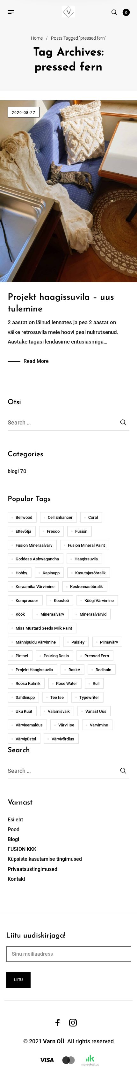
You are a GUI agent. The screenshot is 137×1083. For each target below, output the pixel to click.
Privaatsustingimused (32, 869)
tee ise (57, 697)
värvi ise (66, 725)
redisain (103, 669)
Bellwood (24, 517)
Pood (13, 829)
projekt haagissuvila (34, 669)
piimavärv (109, 642)
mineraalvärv (52, 614)
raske (74, 669)
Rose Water (66, 683)
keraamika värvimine (35, 586)
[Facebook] (57, 1022)
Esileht (15, 820)
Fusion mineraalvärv (34, 545)
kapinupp (51, 573)
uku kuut (24, 711)
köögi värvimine (99, 600)
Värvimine (99, 725)
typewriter (89, 697)
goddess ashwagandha (37, 559)
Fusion (81, 531)
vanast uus (95, 711)
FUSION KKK (22, 849)
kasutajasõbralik (90, 573)
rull (96, 683)
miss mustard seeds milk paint (44, 628)
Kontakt (16, 879)
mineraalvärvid (93, 614)
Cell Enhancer (60, 517)
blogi (13, 471)
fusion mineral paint (86, 545)
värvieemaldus (29, 725)
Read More (36, 361)
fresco (53, 531)
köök (20, 614)
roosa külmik (28, 683)
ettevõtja (23, 531)
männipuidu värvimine (36, 642)
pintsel (22, 655)
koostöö (61, 600)
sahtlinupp (25, 697)
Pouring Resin (56, 655)
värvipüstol (26, 739)
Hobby (21, 573)
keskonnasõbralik (86, 586)
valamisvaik (59, 711)
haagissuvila (86, 559)
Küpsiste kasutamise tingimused (45, 859)
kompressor (27, 600)
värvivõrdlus (63, 739)
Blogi (13, 839)
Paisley (77, 642)
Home (37, 38)
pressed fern (96, 655)
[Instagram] (73, 1022)
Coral (93, 517)
